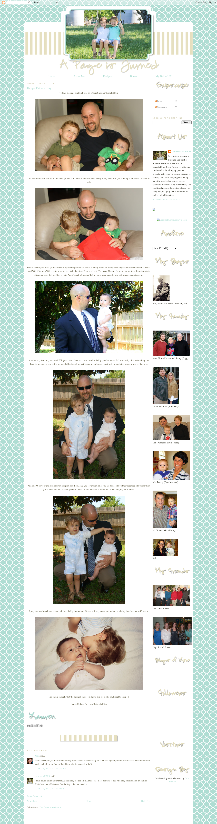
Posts (159, 101)
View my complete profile (167, 200)
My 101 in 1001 (164, 76)
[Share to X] (35, 725)
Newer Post (32, 801)
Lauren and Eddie (43, 776)
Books (133, 76)
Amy (37, 755)
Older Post (146, 801)
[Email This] (28, 725)
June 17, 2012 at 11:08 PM (51, 788)
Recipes (107, 76)
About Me (79, 76)
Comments (162, 107)
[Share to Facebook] (38, 725)
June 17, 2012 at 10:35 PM (51, 768)
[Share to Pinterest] (41, 725)
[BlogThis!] (31, 725)
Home (51, 76)
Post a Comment (34, 796)
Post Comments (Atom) (50, 807)
